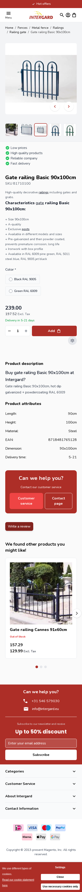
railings (44, 192)
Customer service (26, 501)
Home (9, 28)
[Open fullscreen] (41, 78)
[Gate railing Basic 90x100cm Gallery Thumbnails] (41, 129)
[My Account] (68, 15)
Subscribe (41, 754)
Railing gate (18, 32)
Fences (23, 28)
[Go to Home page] (41, 15)
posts (26, 229)
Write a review (19, 526)
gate (40, 203)
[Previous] (55, 106)
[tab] (36, 667)
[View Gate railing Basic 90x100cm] (11, 129)
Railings (58, 28)
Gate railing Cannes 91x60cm (38, 629)
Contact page (58, 501)
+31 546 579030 (45, 701)
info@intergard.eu (45, 709)
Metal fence (40, 28)
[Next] (69, 106)
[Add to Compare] (72, 340)
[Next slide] (76, 613)
